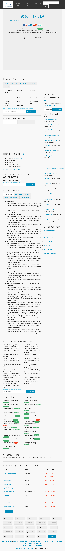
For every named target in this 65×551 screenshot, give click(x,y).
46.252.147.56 (18, 158)
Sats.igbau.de (48, 130)
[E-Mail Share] (41, 25)
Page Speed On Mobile (11, 197)
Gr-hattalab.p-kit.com (51, 173)
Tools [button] (40, 3)
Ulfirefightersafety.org (51, 140)
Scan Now (31, 185)
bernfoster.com (8, 477)
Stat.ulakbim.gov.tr (50, 199)
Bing (7, 83)
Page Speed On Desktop (22, 194)
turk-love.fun (7, 495)
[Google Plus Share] (26, 25)
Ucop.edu (47, 178)
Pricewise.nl (48, 161)
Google (24, 83)
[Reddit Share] (39, 25)
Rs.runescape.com (50, 209)
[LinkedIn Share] (31, 25)
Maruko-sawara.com (50, 150)
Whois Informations (10, 122)
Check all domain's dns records (11, 169)
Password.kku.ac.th (50, 194)
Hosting (35, 3)
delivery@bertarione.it (51, 105)
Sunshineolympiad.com (51, 220)
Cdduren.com (48, 214)
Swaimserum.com (50, 189)
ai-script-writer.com (9, 491)
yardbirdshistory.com (9, 488)
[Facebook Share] (24, 25)
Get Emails (58, 109)
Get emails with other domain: (52, 107)
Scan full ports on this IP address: (13, 389)
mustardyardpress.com (10, 473)
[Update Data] (26, 118)
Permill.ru (47, 145)
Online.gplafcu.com (50, 156)
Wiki (7, 86)
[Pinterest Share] (34, 25)
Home (10, 21)
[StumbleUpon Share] (36, 25)
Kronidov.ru (48, 183)
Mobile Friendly (25, 197)
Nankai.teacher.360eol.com (52, 135)
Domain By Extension (26, 4)
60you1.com (7, 484)
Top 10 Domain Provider (26, 122)
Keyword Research (17, 4)
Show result (32, 111)
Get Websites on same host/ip (11, 182)
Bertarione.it (17, 21)
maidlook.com (7, 480)
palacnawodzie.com (9, 506)
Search (46, 6)
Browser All (8, 511)
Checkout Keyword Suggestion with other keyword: (18, 108)
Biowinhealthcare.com (51, 125)
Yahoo (15, 83)
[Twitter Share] (29, 25)
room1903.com (8, 503)
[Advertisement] (32, 51)
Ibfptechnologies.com (51, 119)
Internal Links (8, 194)
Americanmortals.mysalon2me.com (54, 168)
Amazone (33, 83)
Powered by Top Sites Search (24, 548)
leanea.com (7, 499)
